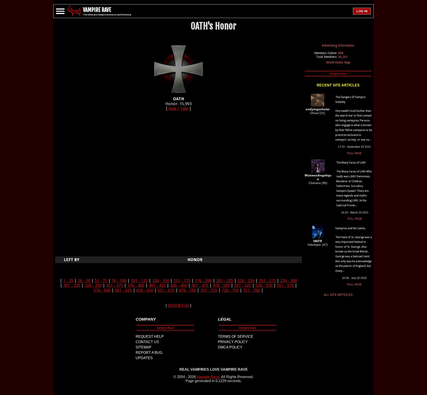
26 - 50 (84, 280)
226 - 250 (246, 280)
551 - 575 (285, 285)
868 (340, 53)
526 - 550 (264, 285)
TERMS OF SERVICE (235, 336)
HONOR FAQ (178, 305)
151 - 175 (181, 280)
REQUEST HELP (150, 336)
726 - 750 (230, 290)
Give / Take (178, 108)
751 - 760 (251, 290)
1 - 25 (68, 280)
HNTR (317, 241)
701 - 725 (208, 290)
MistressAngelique (318, 177)
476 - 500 (221, 285)
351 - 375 (114, 285)
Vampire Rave (208, 377)
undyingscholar (318, 109)
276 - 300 (288, 280)
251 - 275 (267, 280)
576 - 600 (102, 290)
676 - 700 (187, 290)
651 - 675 (166, 290)
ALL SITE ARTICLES (338, 295)
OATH (178, 98)
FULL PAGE (354, 153)
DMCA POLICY (230, 347)
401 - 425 (157, 285)
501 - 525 (242, 285)
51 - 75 (101, 280)
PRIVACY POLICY (233, 342)
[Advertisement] (178, 186)
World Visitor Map (338, 62)
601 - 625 (123, 290)
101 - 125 (139, 280)
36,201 (343, 57)
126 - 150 (160, 280)
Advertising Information (338, 45)
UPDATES (144, 358)
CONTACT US (147, 342)
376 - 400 (135, 285)
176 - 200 (203, 280)
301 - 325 (71, 285)
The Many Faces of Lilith (351, 162)
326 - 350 (93, 285)
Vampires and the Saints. (350, 228)
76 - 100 (119, 280)
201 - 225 (224, 280)
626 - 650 (144, 290)
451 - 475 (199, 285)
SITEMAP (143, 347)
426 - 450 (178, 285)
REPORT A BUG (149, 352)
